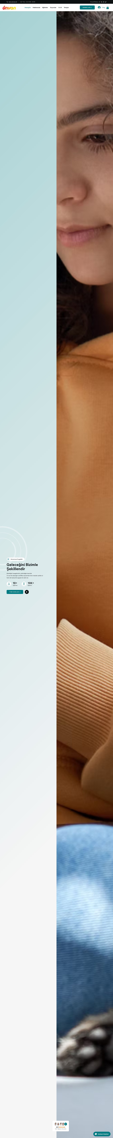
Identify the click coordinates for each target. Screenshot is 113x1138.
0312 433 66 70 (13, 2)
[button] (107, 7)
